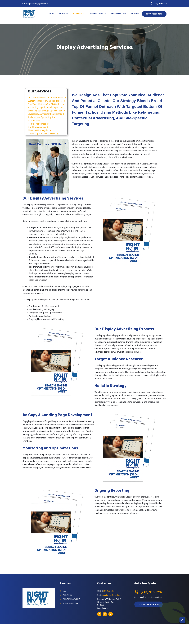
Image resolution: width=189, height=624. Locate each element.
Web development (71, 599)
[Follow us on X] (140, 3)
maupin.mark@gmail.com (111, 595)
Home (51, 14)
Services (77, 14)
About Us (63, 14)
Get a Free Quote (154, 14)
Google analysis (70, 603)
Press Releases (118, 14)
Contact (135, 14)
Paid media (67, 595)
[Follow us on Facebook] (136, 3)
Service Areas (96, 14)
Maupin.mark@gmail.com (37, 3)
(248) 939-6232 (160, 3)
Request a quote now (148, 604)
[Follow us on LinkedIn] (144, 3)
